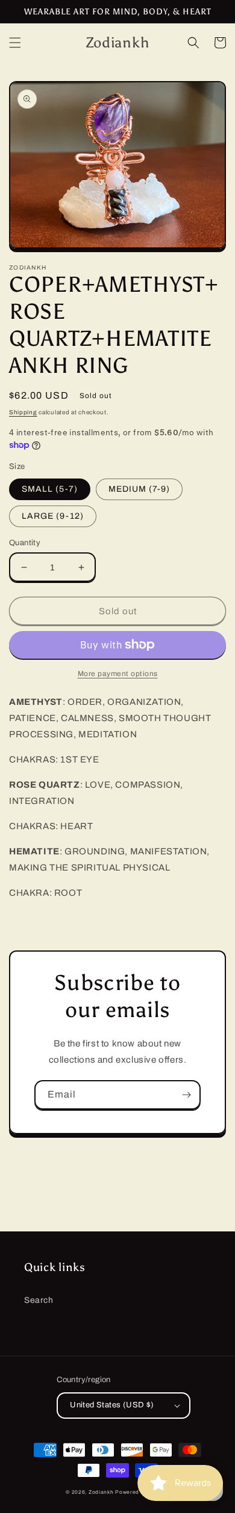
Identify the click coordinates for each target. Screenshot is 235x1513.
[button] (15, 42)
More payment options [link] (118, 673)
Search (39, 1300)
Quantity (24, 543)
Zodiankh (101, 1492)
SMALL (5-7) (50, 489)
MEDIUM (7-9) (139, 489)
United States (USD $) (112, 1405)
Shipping (23, 412)
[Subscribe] (186, 1095)
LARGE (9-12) (53, 516)
